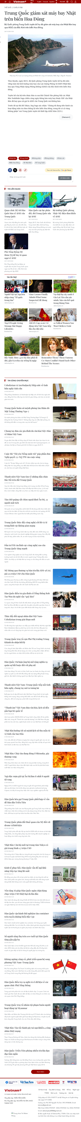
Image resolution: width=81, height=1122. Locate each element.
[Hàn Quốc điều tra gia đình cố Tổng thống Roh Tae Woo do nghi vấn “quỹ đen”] (65, 599)
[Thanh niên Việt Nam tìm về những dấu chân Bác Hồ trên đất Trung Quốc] (65, 483)
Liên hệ (71, 1093)
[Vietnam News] (14, 1082)
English (39, 2)
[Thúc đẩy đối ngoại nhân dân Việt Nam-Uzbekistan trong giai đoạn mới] (65, 622)
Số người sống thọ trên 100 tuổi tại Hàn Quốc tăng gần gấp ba (26, 938)
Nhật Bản (28, 163)
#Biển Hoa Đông (14, 163)
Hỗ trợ (69, 1090)
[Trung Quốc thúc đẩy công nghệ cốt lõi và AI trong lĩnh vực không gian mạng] (65, 529)
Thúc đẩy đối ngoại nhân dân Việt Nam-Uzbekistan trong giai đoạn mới (23, 618)
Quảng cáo (63, 1093)
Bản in (20, 170)
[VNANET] (59, 1082)
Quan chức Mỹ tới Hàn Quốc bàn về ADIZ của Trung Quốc (14, 213)
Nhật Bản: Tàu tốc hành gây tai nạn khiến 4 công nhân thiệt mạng (27, 1029)
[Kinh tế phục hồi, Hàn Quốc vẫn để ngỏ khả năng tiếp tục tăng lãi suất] (65, 874)
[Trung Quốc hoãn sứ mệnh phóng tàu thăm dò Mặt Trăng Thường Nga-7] (65, 414)
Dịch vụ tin (54, 1093)
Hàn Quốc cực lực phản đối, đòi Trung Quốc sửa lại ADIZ (40, 213)
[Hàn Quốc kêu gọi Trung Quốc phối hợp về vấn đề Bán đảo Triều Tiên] (65, 805)
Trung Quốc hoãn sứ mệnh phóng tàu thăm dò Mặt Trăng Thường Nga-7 (26, 410)
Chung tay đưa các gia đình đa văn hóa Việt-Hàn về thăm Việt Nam (27, 432)
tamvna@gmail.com (44, 1105)
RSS (63, 1090)
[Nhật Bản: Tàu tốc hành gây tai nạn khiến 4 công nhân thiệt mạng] (65, 1034)
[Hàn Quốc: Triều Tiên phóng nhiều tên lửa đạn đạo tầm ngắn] (65, 1057)
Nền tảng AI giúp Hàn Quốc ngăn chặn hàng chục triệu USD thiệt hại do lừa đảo (25, 892)
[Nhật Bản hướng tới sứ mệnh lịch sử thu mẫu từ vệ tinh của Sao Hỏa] (65, 737)
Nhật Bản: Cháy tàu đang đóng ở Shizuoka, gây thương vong (26, 755)
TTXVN (47, 1093)
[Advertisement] (40, 135)
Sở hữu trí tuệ (42, 1090)
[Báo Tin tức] (71, 1082)
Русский (62, 1)
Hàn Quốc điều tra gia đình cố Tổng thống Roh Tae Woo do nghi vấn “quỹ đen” (27, 595)
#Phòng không (49, 158)
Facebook (10, 170)
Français (45, 2)
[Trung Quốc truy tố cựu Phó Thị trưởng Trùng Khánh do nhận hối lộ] (65, 645)
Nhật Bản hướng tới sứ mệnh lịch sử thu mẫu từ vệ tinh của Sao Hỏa (27, 732)
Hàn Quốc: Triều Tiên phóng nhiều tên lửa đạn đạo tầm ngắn (26, 1052)
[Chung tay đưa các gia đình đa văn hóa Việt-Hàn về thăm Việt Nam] (65, 437)
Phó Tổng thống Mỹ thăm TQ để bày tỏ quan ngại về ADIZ (15, 254)
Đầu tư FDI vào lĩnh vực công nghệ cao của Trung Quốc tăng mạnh (24, 547)
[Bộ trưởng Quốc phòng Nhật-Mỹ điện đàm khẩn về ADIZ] (65, 200)
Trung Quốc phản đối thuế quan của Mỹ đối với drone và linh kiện (27, 823)
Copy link (25, 170)
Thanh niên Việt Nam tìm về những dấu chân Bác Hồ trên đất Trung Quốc (26, 478)
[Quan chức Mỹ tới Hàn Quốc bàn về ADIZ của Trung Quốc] (16, 200)
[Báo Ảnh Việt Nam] (40, 1082)
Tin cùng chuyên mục (18, 380)
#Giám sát (60, 158)
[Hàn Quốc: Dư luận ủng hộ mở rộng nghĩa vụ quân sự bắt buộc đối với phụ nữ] (65, 668)
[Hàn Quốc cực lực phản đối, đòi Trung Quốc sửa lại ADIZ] (40, 200)
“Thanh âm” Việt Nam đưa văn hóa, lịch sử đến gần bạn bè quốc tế (26, 709)
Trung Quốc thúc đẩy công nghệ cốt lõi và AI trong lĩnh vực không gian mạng (25, 524)
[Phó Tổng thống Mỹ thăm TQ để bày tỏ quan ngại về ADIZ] (16, 241)
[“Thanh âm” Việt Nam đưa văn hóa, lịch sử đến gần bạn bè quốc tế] (65, 714)
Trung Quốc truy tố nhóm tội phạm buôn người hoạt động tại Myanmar (27, 1006)
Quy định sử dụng (54, 1090)
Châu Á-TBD (18, 7)
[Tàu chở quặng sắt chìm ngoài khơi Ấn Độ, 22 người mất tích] (65, 506)
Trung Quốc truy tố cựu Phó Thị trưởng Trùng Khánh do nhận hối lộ (26, 641)
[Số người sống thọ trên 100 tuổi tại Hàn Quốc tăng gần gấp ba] (65, 942)
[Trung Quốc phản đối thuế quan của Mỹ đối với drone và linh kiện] (65, 828)
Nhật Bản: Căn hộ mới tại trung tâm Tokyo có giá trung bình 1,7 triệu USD (26, 846)
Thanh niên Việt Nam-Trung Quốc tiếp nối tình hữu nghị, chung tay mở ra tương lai (27, 686)
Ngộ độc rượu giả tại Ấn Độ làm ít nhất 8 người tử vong (26, 778)
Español (51, 2)
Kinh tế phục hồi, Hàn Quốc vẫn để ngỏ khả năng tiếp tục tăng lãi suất (25, 869)
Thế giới (7, 7)
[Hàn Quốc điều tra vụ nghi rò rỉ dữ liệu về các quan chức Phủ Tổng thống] (65, 988)
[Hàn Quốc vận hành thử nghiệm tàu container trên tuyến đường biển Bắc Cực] (65, 920)
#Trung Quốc (24, 158)
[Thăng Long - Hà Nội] (67, 2)
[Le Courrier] (28, 1082)
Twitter (15, 170)
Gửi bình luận (65, 178)
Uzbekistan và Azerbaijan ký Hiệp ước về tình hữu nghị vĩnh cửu (26, 387)
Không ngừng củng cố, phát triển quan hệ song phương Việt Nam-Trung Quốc (27, 961)
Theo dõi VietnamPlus (53, 170)
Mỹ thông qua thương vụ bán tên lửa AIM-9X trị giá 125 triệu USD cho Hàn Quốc (27, 572)
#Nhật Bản (12, 158)
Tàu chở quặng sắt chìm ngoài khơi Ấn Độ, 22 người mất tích (26, 501)
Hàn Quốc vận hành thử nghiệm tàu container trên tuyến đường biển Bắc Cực (26, 915)
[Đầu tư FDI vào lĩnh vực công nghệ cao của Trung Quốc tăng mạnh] (65, 551)
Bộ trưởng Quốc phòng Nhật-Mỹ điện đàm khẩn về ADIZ (64, 213)
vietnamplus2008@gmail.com (52, 1111)
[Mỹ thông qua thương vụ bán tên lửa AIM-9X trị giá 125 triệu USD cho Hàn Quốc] (65, 577)
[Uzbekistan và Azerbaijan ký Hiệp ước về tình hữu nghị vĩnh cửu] (65, 391)
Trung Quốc (41, 163)
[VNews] (50, 1082)
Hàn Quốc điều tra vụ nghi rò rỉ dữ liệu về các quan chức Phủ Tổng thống (26, 984)
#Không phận (36, 158)
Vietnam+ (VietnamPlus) (20, 1)
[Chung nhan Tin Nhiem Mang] (20, 1114)
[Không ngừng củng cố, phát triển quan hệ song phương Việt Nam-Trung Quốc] (65, 965)
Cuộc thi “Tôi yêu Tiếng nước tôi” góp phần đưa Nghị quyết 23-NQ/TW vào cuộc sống (27, 455)
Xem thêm (40, 1072)
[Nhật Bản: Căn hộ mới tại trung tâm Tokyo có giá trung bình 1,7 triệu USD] (65, 851)
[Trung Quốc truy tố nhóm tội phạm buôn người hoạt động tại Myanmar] (65, 1011)
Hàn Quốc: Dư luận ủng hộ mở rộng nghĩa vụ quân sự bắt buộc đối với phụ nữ (26, 663)
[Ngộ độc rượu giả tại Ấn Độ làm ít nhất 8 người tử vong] (65, 782)
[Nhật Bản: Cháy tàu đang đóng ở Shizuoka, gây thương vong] (65, 760)
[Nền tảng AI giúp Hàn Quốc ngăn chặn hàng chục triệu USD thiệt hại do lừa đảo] (65, 897)
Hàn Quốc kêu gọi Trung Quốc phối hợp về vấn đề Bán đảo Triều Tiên (26, 801)
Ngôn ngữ (76, 1090)
